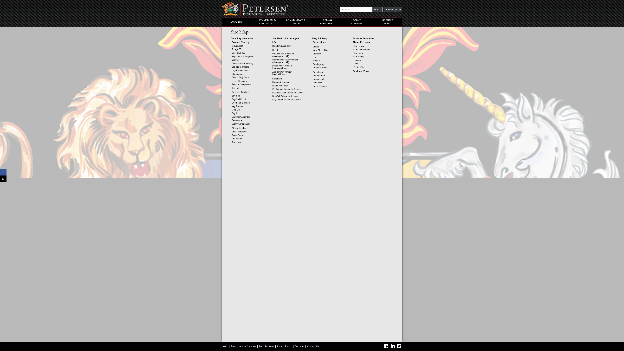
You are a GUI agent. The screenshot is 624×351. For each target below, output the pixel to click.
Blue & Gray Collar (240, 77)
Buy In (235, 113)
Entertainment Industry (242, 63)
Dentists (236, 60)
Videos (316, 47)
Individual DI (237, 46)
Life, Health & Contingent (286, 38)
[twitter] (399, 346)
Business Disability (241, 92)
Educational (318, 79)
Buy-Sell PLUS (239, 99)
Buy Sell (236, 96)
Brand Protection (280, 85)
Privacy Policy (284, 346)
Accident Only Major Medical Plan (282, 73)
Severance (237, 120)
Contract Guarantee (241, 117)
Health (275, 50)
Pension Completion (241, 84)
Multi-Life (236, 110)
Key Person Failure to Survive (286, 99)
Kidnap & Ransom (280, 82)
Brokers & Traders (240, 67)
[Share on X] (3, 179)
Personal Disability (240, 42)
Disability (236, 22)
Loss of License (239, 81)
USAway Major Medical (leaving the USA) (283, 55)
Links (355, 63)
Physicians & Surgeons (243, 56)
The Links (236, 142)
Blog (233, 346)
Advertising (318, 72)
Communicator (319, 42)
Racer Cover (237, 135)
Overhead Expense (241, 103)
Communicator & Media (297, 22)
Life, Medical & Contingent (267, 22)
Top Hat (235, 88)
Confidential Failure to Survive (286, 89)
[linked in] (393, 346)
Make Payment (266, 346)
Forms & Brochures (327, 22)
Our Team (358, 53)
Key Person (237, 106)
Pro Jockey (237, 138)
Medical (316, 60)
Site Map (299, 346)
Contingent (277, 79)
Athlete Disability (240, 128)
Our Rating (358, 56)
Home (225, 346)
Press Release (320, 86)
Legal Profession (239, 70)
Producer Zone (387, 22)
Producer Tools (320, 67)
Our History (358, 46)
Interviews (317, 82)
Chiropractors (238, 74)
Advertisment (319, 75)
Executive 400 (238, 53)
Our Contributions (361, 49)
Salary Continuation (241, 124)
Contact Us (358, 67)
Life (274, 42)
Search (377, 9)
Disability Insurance (242, 38)
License (357, 60)
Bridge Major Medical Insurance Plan (282, 67)
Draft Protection (239, 131)
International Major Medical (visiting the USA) (285, 61)
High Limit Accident (281, 46)
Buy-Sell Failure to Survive (285, 96)
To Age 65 (236, 49)
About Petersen (356, 22)
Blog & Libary (319, 38)
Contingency (319, 64)
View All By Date (321, 50)
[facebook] (386, 346)
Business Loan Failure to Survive (288, 92)
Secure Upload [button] (393, 9)
